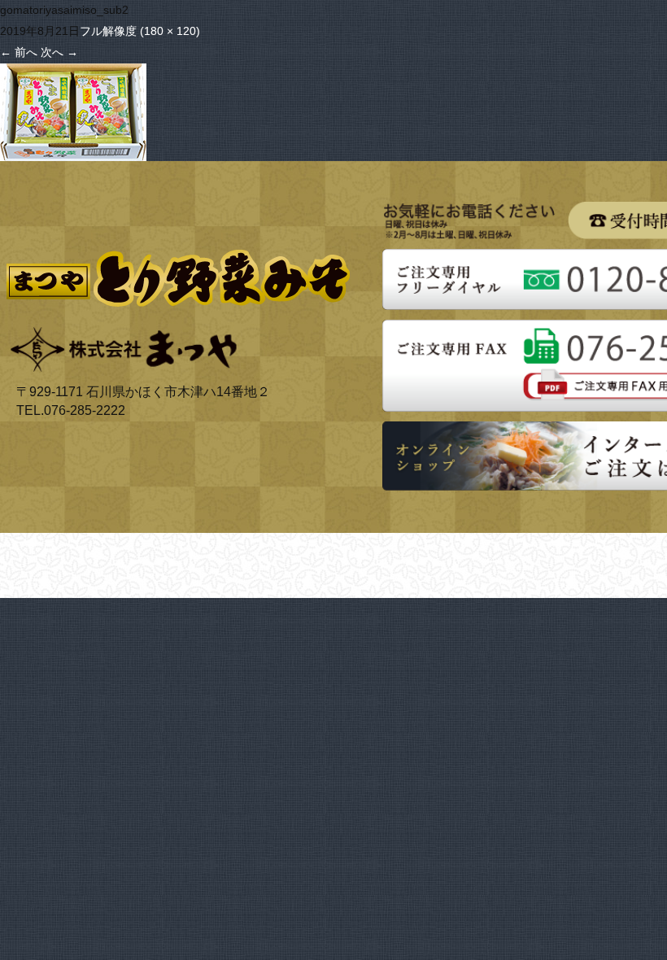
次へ (59, 52)
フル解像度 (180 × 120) (140, 30)
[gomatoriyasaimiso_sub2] (73, 73)
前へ (18, 52)
